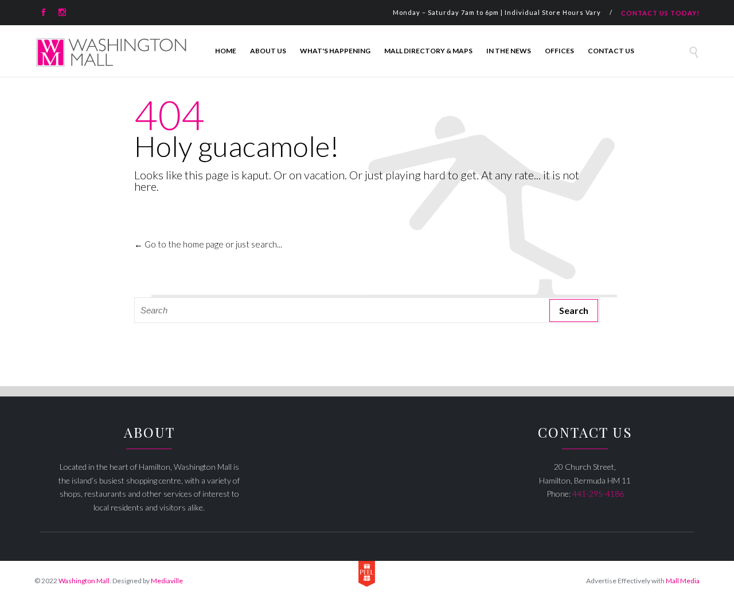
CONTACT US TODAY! (660, 13)
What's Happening (335, 50)
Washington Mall (84, 580)
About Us (268, 50)
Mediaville (167, 580)
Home (225, 50)
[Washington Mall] (111, 52)
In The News (508, 50)
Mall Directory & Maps (428, 50)
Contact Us (611, 50)
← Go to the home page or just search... (208, 244)
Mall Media (683, 580)
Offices (559, 50)
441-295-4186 (598, 493)
